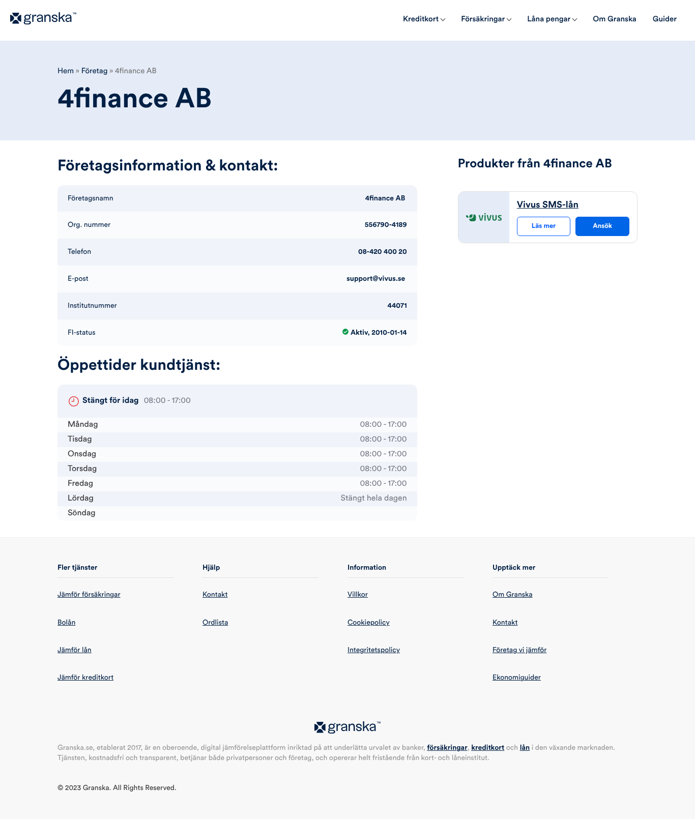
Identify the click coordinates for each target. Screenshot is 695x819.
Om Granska (513, 594)
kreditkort (487, 747)
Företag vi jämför (519, 650)
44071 (397, 305)
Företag (94, 71)
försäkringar (447, 747)
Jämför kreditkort (85, 677)
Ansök (602, 226)
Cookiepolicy (368, 622)
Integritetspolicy (373, 650)
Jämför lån (74, 650)
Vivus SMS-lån (547, 205)
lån (525, 747)
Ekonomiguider (517, 677)
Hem (65, 71)
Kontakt (214, 594)
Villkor (357, 594)
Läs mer (544, 226)
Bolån (66, 622)
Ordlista (215, 622)
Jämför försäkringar (89, 594)
